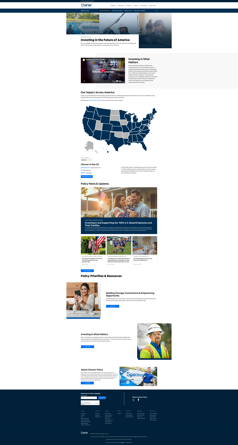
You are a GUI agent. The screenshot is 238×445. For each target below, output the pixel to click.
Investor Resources (108, 423)
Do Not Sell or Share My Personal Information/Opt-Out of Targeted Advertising (133, 436)
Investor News (107, 418)
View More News (87, 270)
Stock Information (108, 421)
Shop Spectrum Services (87, 1)
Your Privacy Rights (101, 436)
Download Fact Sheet (87, 176)
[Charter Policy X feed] (133, 400)
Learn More (112, 306)
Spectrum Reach (152, 416)
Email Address (84, 395)
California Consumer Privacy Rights (112, 436)
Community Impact (129, 415)
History (82, 416)
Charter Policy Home (104, 10)
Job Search (119, 413)
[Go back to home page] (84, 433)
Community (144, 5)
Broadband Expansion (84, 423)
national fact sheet (94, 100)
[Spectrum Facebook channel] (138, 400)
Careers (136, 5)
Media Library (97, 415)
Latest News (97, 413)
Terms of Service (94, 436)
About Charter (83, 413)
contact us (122, 442)
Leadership (83, 415)
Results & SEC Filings (108, 415)
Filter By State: (85, 158)
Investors (128, 5)
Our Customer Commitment (86, 421)
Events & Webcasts (108, 416)
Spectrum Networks (129, 416)
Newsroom (121, 5)
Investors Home (108, 413)
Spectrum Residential (153, 413)
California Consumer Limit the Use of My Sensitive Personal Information (119, 439)
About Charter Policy (117, 10)
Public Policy (152, 5)
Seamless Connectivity (85, 418)
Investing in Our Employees (85, 424)
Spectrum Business (153, 415)
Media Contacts (98, 416)
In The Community (129, 413)
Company (112, 5)
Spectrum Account (153, 418)
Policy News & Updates (139, 10)
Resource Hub (128, 10)
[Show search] (156, 11)
